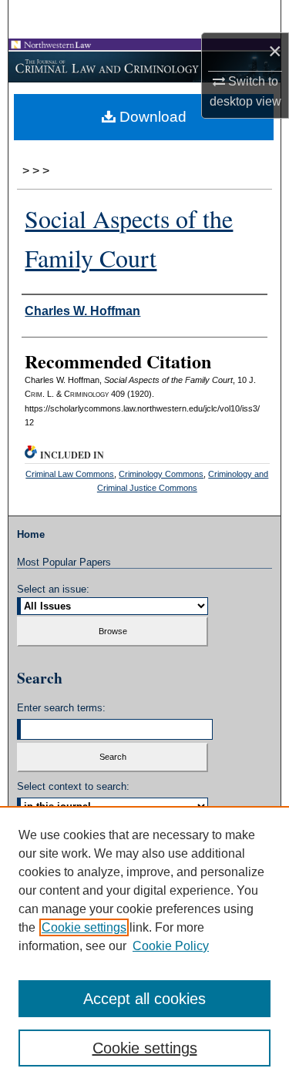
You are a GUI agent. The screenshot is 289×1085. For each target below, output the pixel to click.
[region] (144, 945)
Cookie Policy (171, 945)
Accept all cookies (144, 998)
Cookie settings (84, 927)
